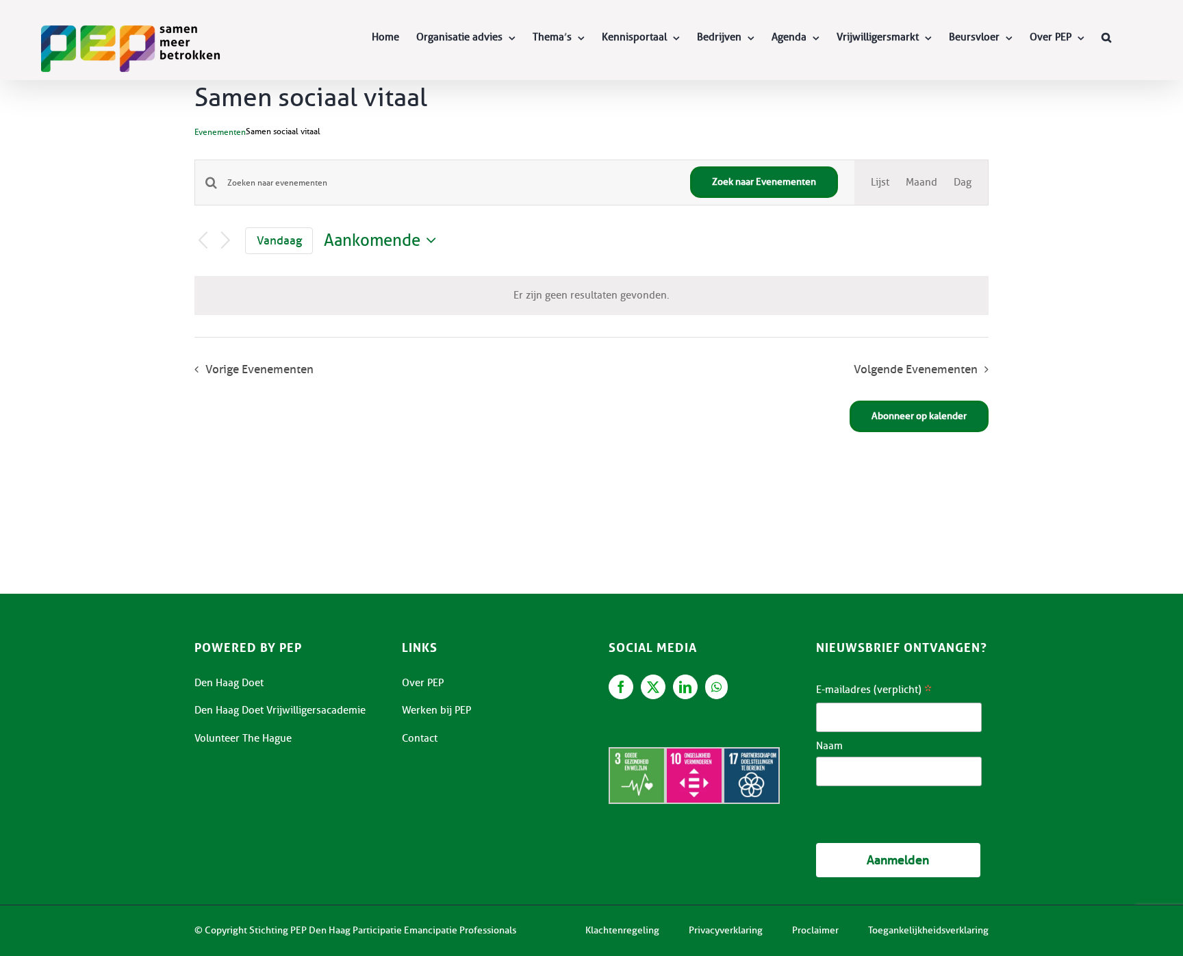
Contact (419, 738)
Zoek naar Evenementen (764, 182)
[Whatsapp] (716, 687)
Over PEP (423, 683)
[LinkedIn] (685, 687)
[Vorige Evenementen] (202, 241)
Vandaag (279, 241)
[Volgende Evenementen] (226, 241)
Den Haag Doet (229, 683)
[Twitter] (653, 687)
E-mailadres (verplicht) (874, 691)
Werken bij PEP (436, 710)
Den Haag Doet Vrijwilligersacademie (280, 710)
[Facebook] (621, 687)
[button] (1106, 37)
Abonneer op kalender (919, 416)
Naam (829, 746)
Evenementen (220, 132)
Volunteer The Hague (243, 738)
